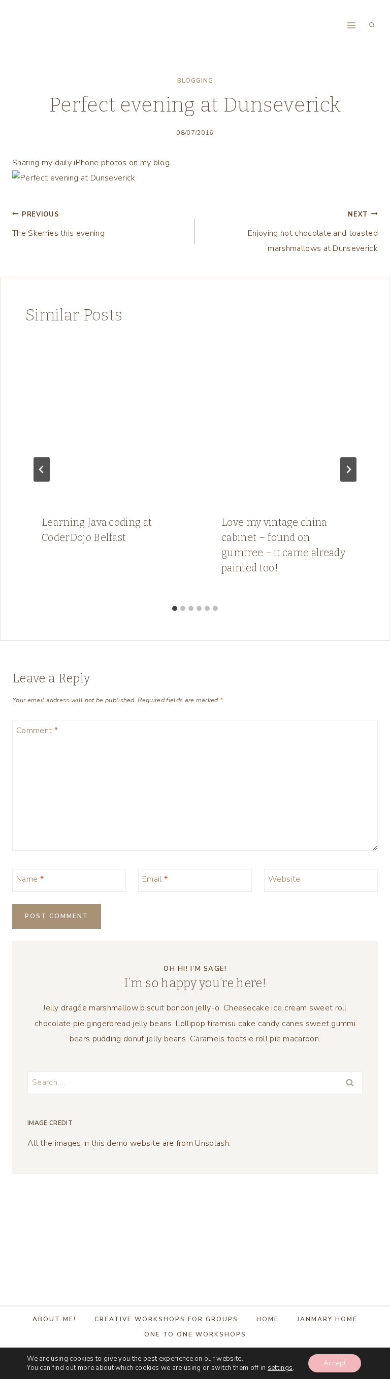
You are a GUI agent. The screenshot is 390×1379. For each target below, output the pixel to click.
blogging (195, 81)
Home (267, 1319)
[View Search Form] (372, 25)
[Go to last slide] (42, 469)
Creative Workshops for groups (166, 1319)
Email (155, 879)
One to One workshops (195, 1334)
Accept (334, 1363)
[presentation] (105, 418)
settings (280, 1367)
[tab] (174, 608)
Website (284, 879)
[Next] (348, 469)
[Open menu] (351, 25)
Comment (37, 730)
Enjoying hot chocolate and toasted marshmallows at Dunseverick (313, 232)
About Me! (54, 1319)
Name (30, 879)
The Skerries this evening (58, 224)
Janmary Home (327, 1319)
